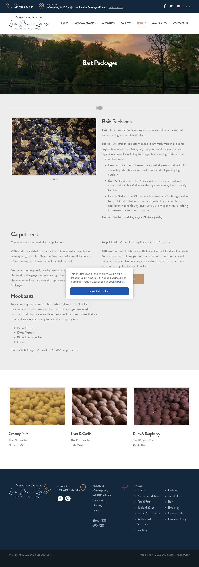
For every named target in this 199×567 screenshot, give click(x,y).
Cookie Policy (116, 281)
